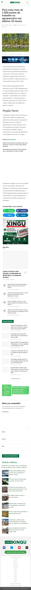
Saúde (15, 580)
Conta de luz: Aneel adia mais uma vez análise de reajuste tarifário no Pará (19, 352)
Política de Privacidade (15, 583)
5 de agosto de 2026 (16, 374)
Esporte (15, 567)
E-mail (4, 439)
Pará (15, 573)
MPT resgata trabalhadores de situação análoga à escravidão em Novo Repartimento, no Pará (20, 390)
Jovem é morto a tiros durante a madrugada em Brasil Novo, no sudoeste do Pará (12, 274)
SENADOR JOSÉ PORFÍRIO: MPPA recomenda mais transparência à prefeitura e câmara (16, 472)
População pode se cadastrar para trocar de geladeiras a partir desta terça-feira (16, 505)
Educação (15, 566)
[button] (2, 2)
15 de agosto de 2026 (16, 347)
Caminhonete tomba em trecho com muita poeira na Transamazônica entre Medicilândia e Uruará (18, 294)
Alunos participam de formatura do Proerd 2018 (7, 390)
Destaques (15, 564)
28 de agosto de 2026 (16, 330)
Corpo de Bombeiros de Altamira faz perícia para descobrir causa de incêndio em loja (17, 529)
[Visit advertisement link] (15, 168)
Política (15, 576)
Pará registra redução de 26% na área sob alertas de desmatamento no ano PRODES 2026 (19, 360)
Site (3, 446)
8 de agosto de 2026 (16, 364)
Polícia (15, 574)
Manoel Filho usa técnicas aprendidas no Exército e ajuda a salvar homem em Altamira (17, 285)
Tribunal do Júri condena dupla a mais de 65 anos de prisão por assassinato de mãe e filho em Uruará (18, 311)
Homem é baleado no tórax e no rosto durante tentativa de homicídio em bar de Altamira (17, 302)
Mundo (15, 569)
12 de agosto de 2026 (16, 356)
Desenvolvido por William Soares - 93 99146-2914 (15, 588)
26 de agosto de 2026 (16, 339)
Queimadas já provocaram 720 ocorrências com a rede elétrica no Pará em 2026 (14, 150)
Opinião (15, 571)
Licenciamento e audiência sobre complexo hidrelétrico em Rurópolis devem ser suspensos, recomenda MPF (18, 521)
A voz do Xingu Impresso (15, 557)
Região (15, 578)
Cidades (15, 562)
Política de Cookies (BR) (15, 585)
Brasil (15, 560)
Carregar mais (15, 378)
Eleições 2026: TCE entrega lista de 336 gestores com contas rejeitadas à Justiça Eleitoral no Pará (19, 343)
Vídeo (15, 582)
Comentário (5, 411)
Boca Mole (15, 559)
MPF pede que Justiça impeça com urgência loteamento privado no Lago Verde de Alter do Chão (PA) (17, 489)
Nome (4, 432)
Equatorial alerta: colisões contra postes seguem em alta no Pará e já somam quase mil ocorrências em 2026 (20, 370)
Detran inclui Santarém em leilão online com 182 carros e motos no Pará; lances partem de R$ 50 (15, 144)
